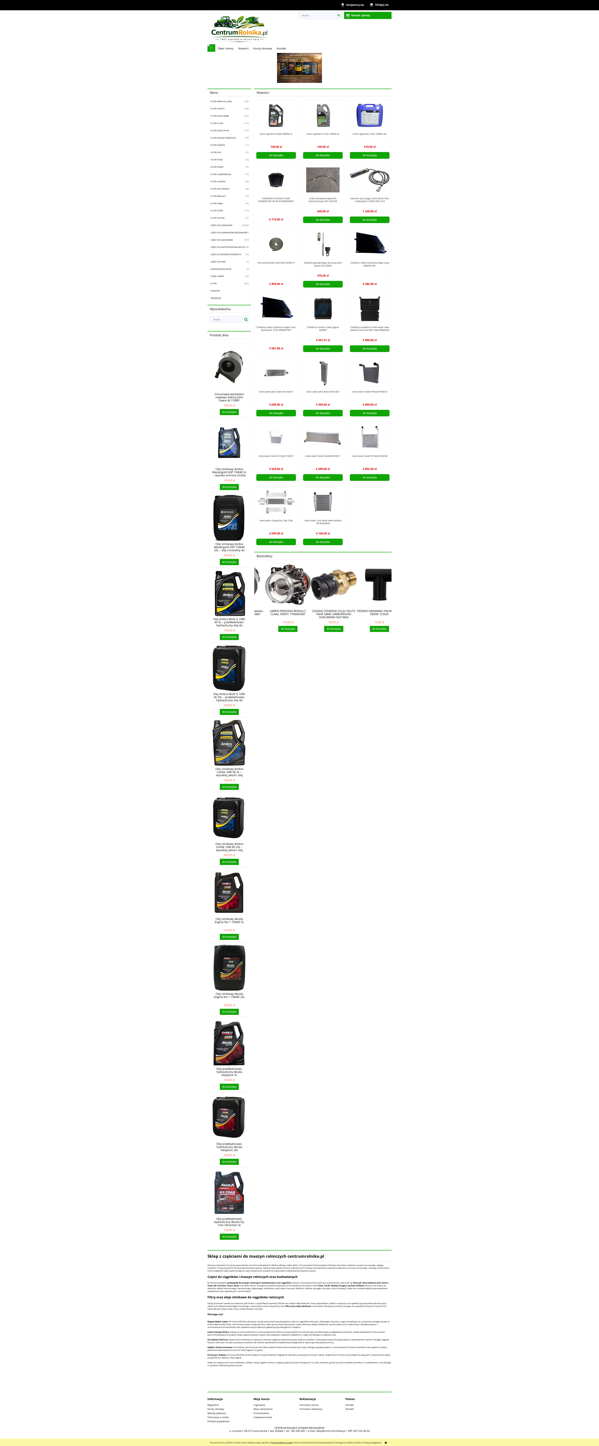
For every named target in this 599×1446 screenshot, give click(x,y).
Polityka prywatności (218, 1421)
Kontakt (350, 1404)
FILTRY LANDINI (218, 181)
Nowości (215, 290)
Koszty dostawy (215, 1408)
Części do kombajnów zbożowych (229, 232)
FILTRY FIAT (216, 152)
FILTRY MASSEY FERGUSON (223, 137)
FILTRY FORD (217, 159)
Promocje (216, 298)
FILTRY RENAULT (218, 196)
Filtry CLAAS (217, 123)
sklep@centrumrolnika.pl (330, 1431)
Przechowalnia (261, 1413)
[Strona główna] (238, 27)
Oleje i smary (217, 276)
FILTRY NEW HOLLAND (221, 101)
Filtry (214, 283)
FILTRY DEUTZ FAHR (220, 130)
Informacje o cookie (218, 1417)
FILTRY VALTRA (217, 218)
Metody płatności (216, 1413)
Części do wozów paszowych (226, 254)
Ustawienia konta (262, 1417)
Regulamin (213, 1404)
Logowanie (259, 1404)
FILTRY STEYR (217, 210)
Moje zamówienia (263, 1408)
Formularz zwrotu (309, 1404)
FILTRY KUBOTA (218, 145)
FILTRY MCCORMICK (220, 188)
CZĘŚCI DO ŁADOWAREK (222, 239)
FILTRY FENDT (217, 167)
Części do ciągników (221, 225)
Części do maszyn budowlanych (228, 247)
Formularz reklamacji (311, 1408)
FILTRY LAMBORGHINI (221, 174)
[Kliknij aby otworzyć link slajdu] (299, 67)
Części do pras (218, 261)
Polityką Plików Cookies (282, 1442)
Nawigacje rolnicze (221, 269)
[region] (299, 67)
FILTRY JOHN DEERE (220, 115)
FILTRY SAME (217, 203)
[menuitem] (225, 48)
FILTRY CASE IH (218, 108)
